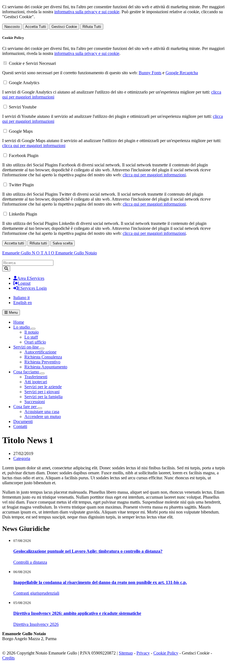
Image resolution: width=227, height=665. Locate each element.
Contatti (20, 426)
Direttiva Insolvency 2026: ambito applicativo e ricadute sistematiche (77, 613)
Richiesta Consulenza (43, 357)
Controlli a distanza (30, 562)
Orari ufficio (35, 342)
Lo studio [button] (22, 327)
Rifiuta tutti (38, 243)
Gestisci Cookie (64, 27)
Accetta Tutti (35, 27)
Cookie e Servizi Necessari (32, 63)
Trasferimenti (35, 376)
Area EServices (30, 278)
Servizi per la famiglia (43, 396)
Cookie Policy (165, 653)
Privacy (143, 653)
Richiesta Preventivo (42, 362)
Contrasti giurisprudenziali (36, 593)
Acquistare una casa (41, 411)
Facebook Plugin (23, 155)
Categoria (21, 458)
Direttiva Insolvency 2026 (36, 624)
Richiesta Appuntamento (45, 367)
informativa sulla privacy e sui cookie (86, 11)
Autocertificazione (40, 352)
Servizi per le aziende (43, 386)
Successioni (34, 401)
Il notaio (31, 332)
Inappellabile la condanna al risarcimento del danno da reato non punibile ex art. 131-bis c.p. (100, 582)
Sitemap (126, 653)
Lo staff (31, 337)
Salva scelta (63, 243)
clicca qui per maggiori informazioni (33, 145)
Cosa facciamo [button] (26, 371)
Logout (24, 283)
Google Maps (21, 131)
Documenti (23, 421)
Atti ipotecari (35, 381)
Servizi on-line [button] (26, 347)
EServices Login (32, 288)
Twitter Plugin (21, 184)
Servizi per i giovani (42, 391)
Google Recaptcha (182, 72)
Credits (8, 658)
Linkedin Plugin (23, 214)
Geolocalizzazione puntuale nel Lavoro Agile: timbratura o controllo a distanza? (87, 551)
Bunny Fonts (150, 72)
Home (18, 322)
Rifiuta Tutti (91, 27)
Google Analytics (24, 82)
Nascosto (12, 27)
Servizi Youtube (23, 107)
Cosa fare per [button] (25, 406)
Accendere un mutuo (42, 416)
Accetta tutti (14, 243)
